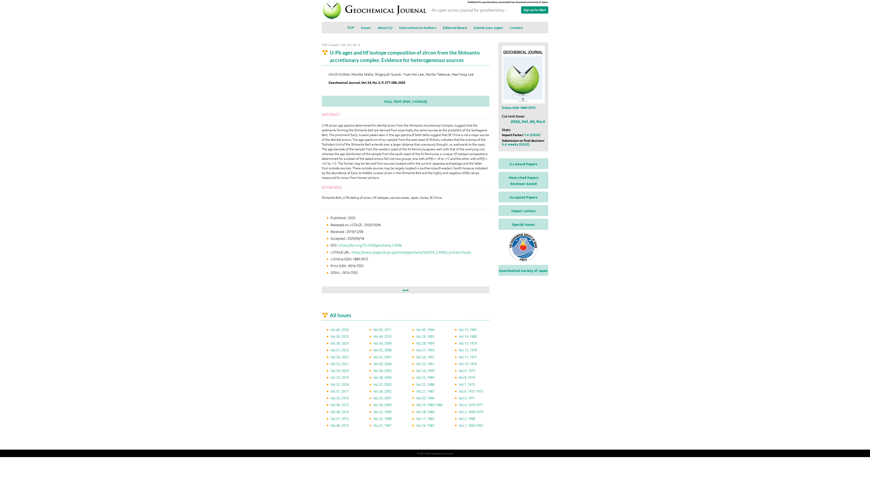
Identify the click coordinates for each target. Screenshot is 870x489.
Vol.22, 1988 (425, 384)
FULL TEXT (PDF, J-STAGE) (405, 101)
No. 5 (356, 45)
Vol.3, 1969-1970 (471, 411)
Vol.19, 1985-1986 (429, 404)
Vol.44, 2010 (382, 336)
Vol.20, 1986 (425, 398)
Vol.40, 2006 (382, 363)
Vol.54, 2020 (340, 370)
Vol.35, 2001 (382, 398)
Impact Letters (523, 211)
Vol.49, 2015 (340, 404)
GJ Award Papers (523, 164)
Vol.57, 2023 (340, 350)
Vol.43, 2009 (382, 343)
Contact (516, 27)
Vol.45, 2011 (382, 329)
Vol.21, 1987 (425, 391)
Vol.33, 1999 (382, 411)
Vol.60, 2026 (340, 329)
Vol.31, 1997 (382, 425)
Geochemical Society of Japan (523, 270)
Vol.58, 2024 (340, 343)
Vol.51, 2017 (340, 391)
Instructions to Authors (417, 27)
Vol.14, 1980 (468, 336)
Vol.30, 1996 (425, 329)
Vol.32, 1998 (382, 418)
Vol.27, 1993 (425, 350)
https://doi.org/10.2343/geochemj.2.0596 (370, 245)
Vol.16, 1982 (425, 425)
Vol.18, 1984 (425, 411)
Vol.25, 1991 (425, 363)
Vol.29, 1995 (425, 336)
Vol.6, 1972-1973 (471, 391)
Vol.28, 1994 (425, 343)
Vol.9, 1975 (467, 370)
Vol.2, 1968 (467, 418)
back (406, 290)
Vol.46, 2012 (340, 425)
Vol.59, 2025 (340, 336)
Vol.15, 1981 (468, 329)
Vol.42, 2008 (382, 350)
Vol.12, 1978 (468, 350)
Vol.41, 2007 (382, 357)
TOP (350, 27)
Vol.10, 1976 (468, 363)
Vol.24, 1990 (425, 370)
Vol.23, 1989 (425, 377)
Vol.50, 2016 (340, 398)
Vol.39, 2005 (382, 370)
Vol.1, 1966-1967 (471, 425)
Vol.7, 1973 (467, 384)
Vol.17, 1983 (425, 418)
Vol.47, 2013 (340, 418)
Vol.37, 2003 (382, 384)
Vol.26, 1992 (425, 357)
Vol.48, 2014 (340, 411)
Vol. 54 (345, 45)
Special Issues (523, 224)
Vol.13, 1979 (468, 343)
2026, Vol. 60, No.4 (528, 121)
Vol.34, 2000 (382, 404)
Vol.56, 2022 (340, 357)
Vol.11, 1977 (468, 357)
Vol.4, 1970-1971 (471, 404)
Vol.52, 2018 (340, 384)
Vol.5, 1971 (467, 398)
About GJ (384, 27)
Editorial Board (455, 27)
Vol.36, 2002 (382, 391)
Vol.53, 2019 (340, 377)
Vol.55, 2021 (340, 363)
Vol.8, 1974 (467, 377)
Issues (366, 27)
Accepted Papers (523, 197)
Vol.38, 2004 (382, 377)
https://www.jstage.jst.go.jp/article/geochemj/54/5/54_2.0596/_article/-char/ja (411, 252)
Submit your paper (488, 27)
